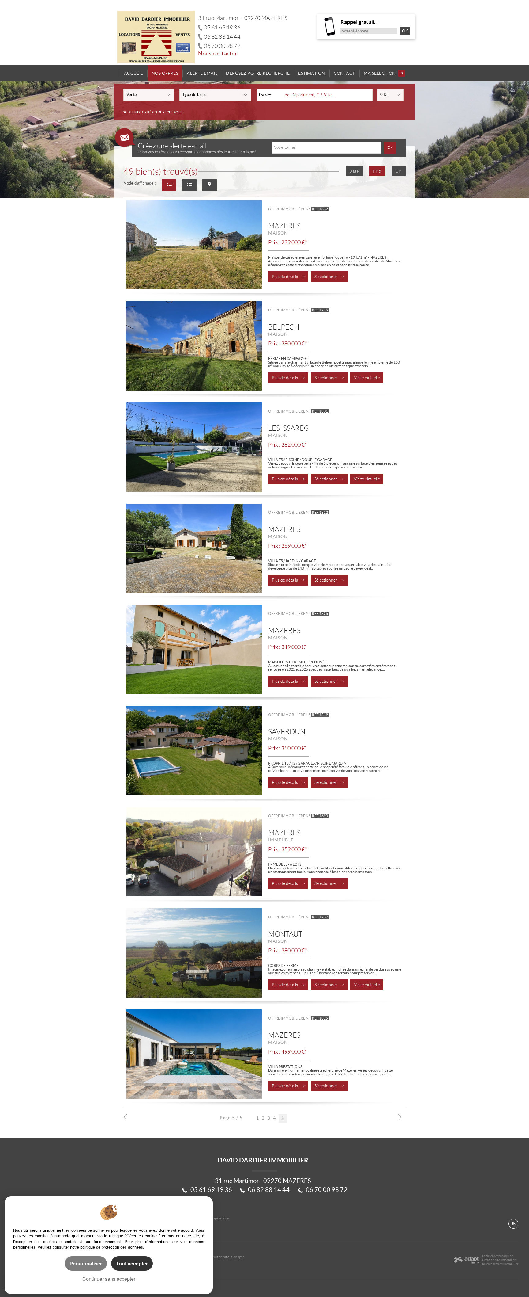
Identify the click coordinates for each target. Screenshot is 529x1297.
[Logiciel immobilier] (466, 1260)
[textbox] (326, 95)
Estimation (311, 73)
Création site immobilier (499, 1259)
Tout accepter (132, 1263)
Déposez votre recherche (258, 73)
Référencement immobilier (500, 1263)
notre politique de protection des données (106, 1247)
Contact (344, 73)
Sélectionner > (329, 276)
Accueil (133, 73)
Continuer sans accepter (108, 1278)
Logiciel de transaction (497, 1255)
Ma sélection (383, 73)
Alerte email (202, 73)
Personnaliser (85, 1263)
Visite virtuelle (367, 378)
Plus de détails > (288, 276)
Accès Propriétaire (214, 1218)
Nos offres (165, 73)
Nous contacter (217, 54)
